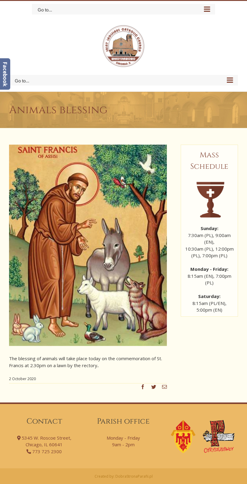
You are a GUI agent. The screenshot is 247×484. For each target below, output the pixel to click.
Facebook (5, 74)
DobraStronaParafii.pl (134, 476)
